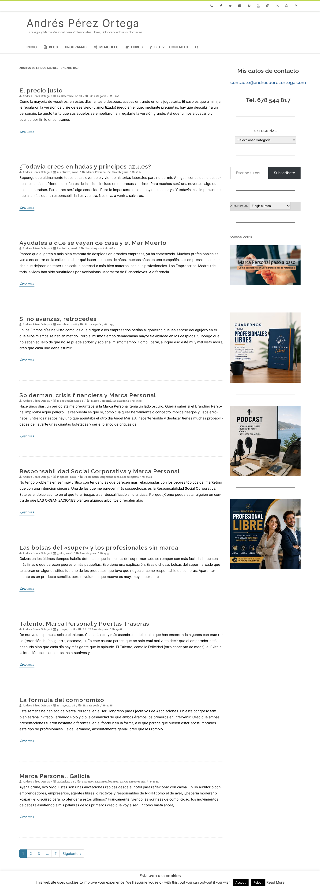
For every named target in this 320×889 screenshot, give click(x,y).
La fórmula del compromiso (61, 699)
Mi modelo (109, 47)
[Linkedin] (277, 6)
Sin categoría (98, 96)
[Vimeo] (249, 6)
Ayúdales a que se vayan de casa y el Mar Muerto (93, 242)
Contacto (178, 47)
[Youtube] (258, 6)
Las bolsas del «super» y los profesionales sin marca (98, 547)
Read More (275, 882)
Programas (75, 47)
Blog (53, 47)
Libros (137, 47)
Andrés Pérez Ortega (82, 23)
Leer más (27, 131)
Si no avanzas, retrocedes (58, 318)
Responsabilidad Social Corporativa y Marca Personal (99, 471)
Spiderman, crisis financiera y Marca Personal (87, 395)
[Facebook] (221, 6)
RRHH (87, 629)
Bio (157, 47)
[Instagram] (267, 6)
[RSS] (296, 6)
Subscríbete (284, 172)
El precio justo (41, 90)
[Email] (286, 6)
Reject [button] (258, 882)
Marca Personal (101, 400)
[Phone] (211, 6)
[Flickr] (239, 6)
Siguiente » (72, 853)
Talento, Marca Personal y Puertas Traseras (84, 623)
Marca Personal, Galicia (54, 775)
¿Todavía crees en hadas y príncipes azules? (85, 166)
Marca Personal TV (98, 172)
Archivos (239, 206)
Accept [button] (240, 882)
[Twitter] (230, 6)
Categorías (265, 131)
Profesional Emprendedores (102, 476)
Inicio (31, 47)
